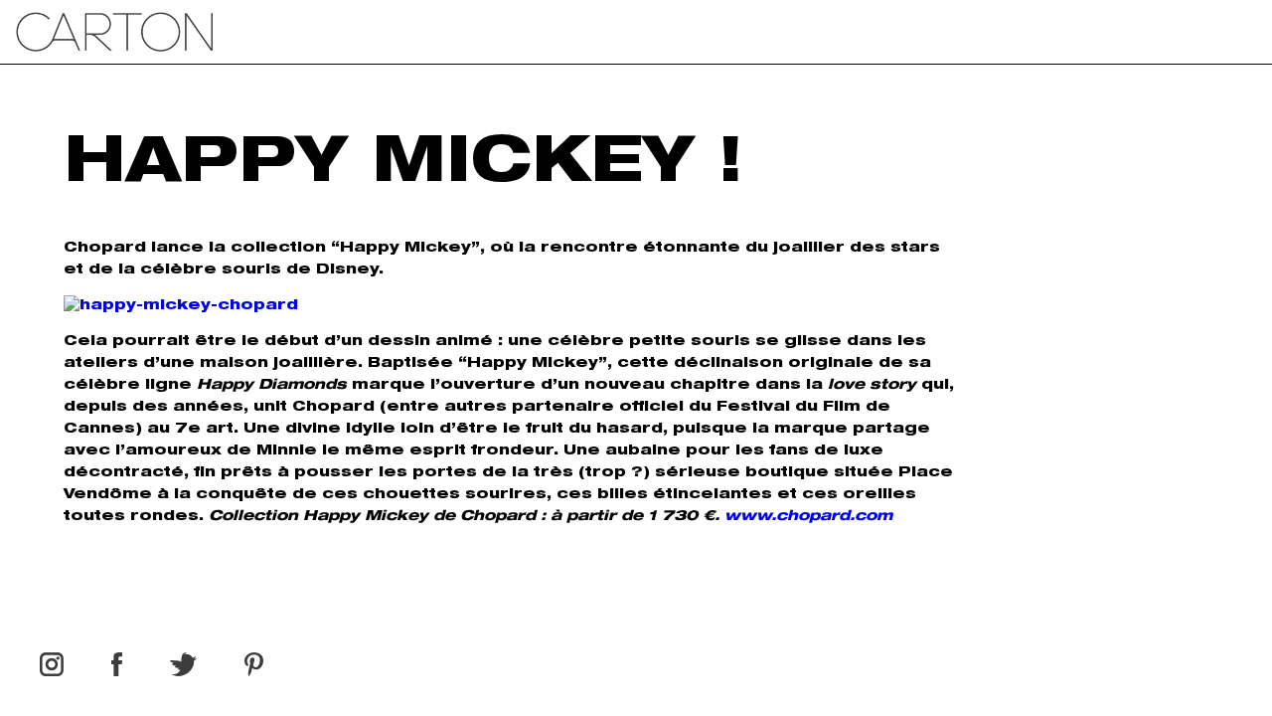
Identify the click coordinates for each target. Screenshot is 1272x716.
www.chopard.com (808, 517)
